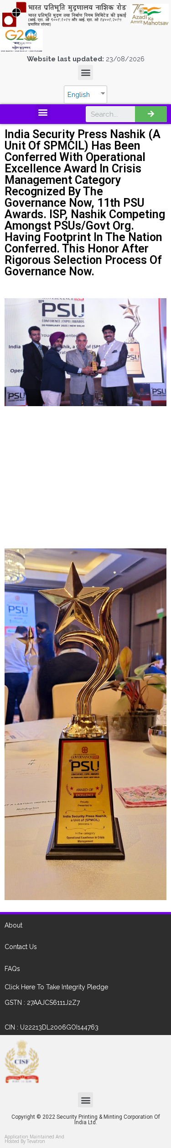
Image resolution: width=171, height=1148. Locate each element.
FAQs (12, 968)
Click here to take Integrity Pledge (56, 987)
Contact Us (21, 946)
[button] (85, 72)
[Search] (151, 114)
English (78, 94)
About (13, 925)
